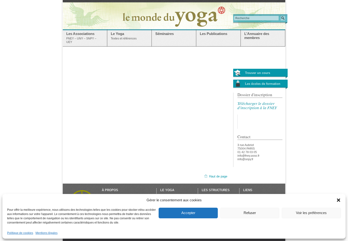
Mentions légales (47, 233)
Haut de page (218, 176)
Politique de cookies (20, 233)
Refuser (250, 213)
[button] (338, 200)
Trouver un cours (257, 73)
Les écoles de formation (262, 84)
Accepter (188, 213)
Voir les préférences (311, 213)
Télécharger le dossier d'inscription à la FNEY (257, 105)
